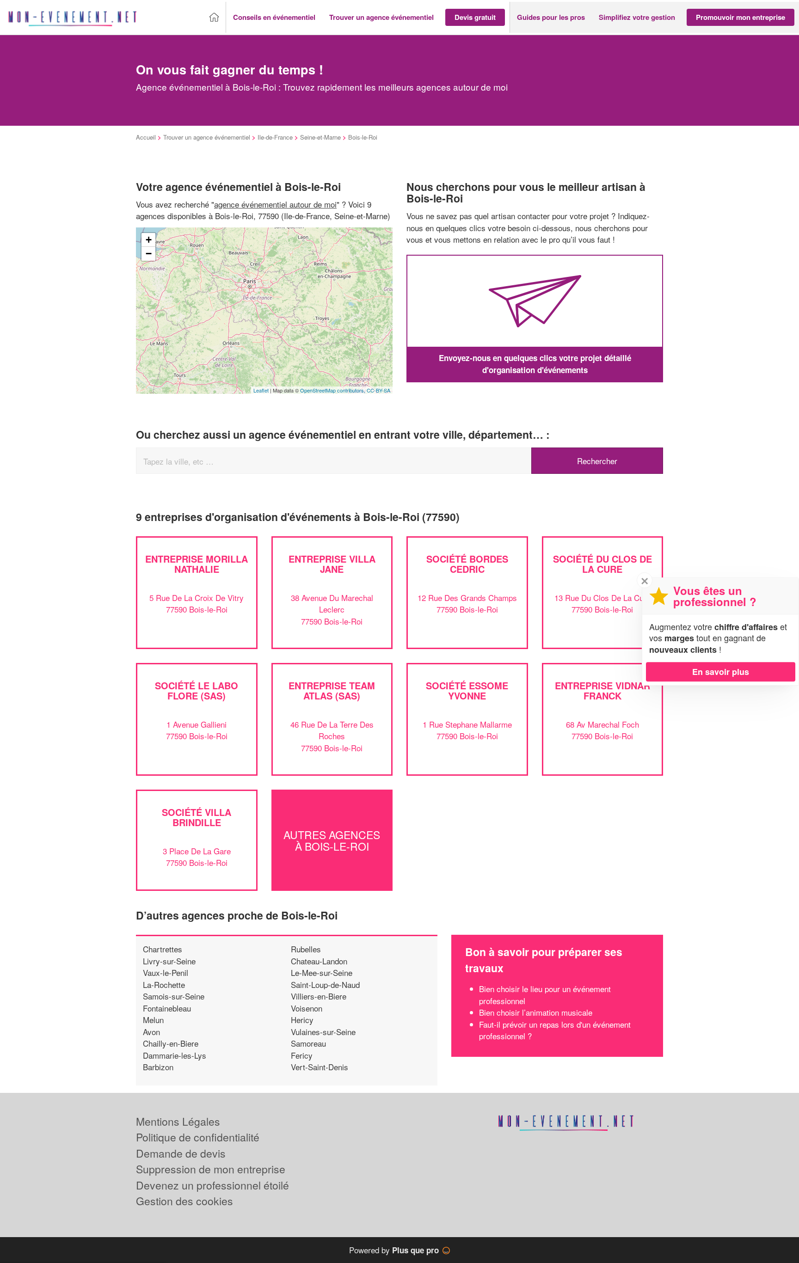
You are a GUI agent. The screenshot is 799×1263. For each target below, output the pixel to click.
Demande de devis (181, 1153)
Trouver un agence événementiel (206, 137)
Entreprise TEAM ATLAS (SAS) (332, 690)
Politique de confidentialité (197, 1137)
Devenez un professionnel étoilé (212, 1185)
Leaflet (261, 390)
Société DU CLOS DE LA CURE (602, 564)
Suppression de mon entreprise (210, 1169)
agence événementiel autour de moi (275, 204)
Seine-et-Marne (320, 137)
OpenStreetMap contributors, (333, 390)
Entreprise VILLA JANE (332, 564)
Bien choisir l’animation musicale (535, 1012)
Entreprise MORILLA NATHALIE (196, 564)
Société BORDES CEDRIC (467, 564)
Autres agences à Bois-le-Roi (331, 840)
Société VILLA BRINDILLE (196, 817)
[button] (274, 17)
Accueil (146, 137)
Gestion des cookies (184, 1200)
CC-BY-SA (378, 390)
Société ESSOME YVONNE (467, 690)
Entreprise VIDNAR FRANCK (602, 690)
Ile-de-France (275, 137)
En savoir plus (720, 672)
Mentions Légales (178, 1121)
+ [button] (149, 239)
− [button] (149, 253)
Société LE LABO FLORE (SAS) (196, 690)
